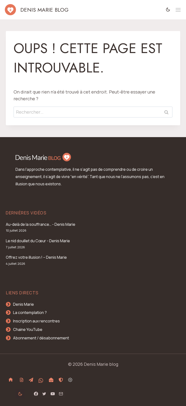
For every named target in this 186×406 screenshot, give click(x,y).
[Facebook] (36, 394)
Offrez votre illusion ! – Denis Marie (36, 257)
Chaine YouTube (27, 329)
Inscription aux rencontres (36, 321)
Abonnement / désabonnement (41, 338)
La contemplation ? (30, 312)
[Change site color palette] (168, 10)
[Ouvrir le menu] (178, 10)
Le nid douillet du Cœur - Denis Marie (38, 240)
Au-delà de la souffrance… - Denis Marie (40, 224)
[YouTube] (52, 394)
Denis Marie (23, 304)
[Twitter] (44, 394)
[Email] (61, 394)
